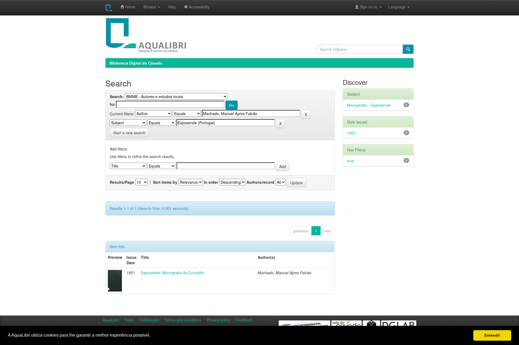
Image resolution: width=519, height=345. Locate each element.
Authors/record (260, 182)
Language (394, 6)
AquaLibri (111, 320)
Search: (117, 96)
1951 (351, 133)
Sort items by (165, 182)
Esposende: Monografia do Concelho (172, 272)
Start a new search (129, 132)
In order (211, 182)
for (112, 104)
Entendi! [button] (492, 335)
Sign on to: (369, 6)
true (350, 160)
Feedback (243, 320)
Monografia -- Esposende (369, 105)
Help (172, 6)
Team (129, 320)
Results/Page (122, 182)
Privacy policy (218, 320)
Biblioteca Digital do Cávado (135, 63)
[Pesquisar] (408, 49)
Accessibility (198, 6)
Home (129, 6)
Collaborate (149, 320)
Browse (150, 6)
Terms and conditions (183, 320)
